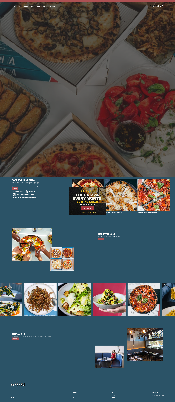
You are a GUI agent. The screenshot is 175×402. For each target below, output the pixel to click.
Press (113, 392)
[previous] (1, 299)
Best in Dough (114, 394)
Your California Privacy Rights (158, 395)
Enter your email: (76, 386)
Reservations (15, 173)
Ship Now (101, 238)
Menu (32, 6)
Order (13, 6)
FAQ (73, 397)
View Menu (15, 188)
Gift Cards (75, 394)
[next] (174, 299)
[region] (87, 89)
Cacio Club (52, 6)
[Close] (104, 188)
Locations (25, 6)
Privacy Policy (155, 392)
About (74, 395)
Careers (113, 397)
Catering (45, 6)
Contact (113, 395)
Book (19, 6)
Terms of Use (154, 394)
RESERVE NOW (15, 338)
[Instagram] (11, 397)
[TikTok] (13, 397)
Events (38, 6)
